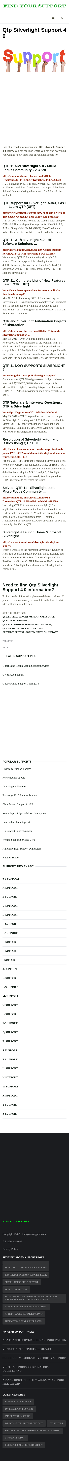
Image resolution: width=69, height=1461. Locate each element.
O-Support (10, 1014)
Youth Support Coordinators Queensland (26, 1369)
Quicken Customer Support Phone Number (27, 624)
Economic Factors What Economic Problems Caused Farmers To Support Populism (31, 1298)
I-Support (10, 959)
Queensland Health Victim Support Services (26, 665)
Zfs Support (56, 1423)
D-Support (10, 914)
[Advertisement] (34, 110)
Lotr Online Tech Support (16, 822)
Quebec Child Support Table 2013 (21, 683)
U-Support (10, 1068)
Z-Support (10, 1113)
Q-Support (10, 1032)
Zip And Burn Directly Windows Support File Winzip (34, 1381)
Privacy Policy (10, 1249)
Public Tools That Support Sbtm (23, 1321)
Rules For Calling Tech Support (24, 1445)
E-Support (10, 923)
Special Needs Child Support (21, 1282)
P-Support (10, 1023)
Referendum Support (14, 777)
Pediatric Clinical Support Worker (26, 1267)
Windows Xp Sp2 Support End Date (24, 1423)
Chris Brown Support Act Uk (18, 804)
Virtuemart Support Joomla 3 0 (27, 1349)
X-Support (10, 1095)
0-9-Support (11, 878)
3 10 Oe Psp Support (15, 1438)
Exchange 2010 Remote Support (20, 795)
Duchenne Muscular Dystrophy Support (34, 1358)
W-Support (10, 1086)
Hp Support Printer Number (17, 831)
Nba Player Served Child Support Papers (34, 1339)
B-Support (10, 896)
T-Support (10, 1059)
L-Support (10, 987)
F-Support (10, 932)
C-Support (10, 905)
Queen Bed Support (13, 632)
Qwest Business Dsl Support (41, 632)
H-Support (10, 950)
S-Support (10, 1050)
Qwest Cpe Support (13, 674)
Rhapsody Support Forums (17, 768)
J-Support (10, 969)
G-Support (10, 942)
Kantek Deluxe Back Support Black (26, 1275)
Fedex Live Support (16, 1289)
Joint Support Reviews (14, 786)
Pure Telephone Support (19, 1409)
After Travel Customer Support (24, 1314)
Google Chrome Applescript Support (26, 1307)
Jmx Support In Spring (17, 1416)
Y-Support (10, 1104)
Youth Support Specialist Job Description (24, 813)
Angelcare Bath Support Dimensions (22, 848)
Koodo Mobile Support (18, 1401)
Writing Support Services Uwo (19, 839)
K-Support (10, 978)
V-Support (10, 1077)
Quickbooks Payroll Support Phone (23, 628)
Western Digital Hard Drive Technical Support (33, 1430)
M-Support (10, 996)
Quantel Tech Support (15, 621)
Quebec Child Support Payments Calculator (29, 617)
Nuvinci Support (11, 857)
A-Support (10, 887)
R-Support (10, 1041)
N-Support (10, 1005)
